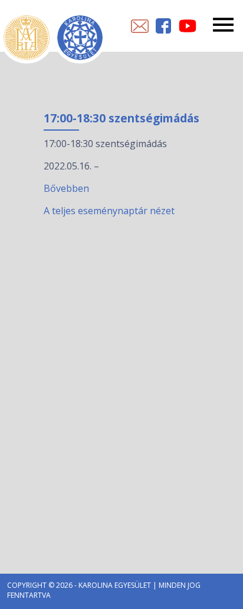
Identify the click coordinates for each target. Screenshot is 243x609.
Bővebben (66, 188)
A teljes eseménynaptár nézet (109, 210)
